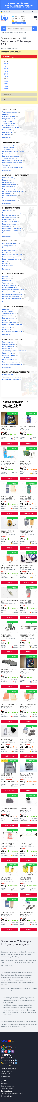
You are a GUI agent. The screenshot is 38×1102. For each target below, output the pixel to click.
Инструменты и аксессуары (11, 379)
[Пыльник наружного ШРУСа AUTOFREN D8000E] (9, 731)
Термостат (6, 283)
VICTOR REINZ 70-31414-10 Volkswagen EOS (9, 462)
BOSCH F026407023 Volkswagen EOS (26, 531)
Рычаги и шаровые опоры (11, 222)
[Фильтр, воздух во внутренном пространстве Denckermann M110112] (28, 766)
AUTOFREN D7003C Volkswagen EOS (26, 566)
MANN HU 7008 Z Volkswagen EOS (25, 878)
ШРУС (4, 261)
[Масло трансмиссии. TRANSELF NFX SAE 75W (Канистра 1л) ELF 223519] (28, 418)
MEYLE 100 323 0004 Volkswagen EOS (7, 913)
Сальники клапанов (9, 187)
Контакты (26, 12)
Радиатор (5, 276)
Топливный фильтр (9, 123)
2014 (6, 74)
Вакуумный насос (8, 154)
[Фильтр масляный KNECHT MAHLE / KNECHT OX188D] (9, 557)
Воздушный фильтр (9, 119)
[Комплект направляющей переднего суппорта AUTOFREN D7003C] (28, 557)
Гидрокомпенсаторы (9, 189)
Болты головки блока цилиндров (13, 191)
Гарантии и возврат (7, 1088)
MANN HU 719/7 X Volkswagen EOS (6, 878)
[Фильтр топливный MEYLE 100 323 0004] (9, 904)
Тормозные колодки (9, 145)
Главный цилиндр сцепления (12, 254)
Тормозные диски (8, 147)
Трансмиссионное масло (10, 128)
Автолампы (6, 309)
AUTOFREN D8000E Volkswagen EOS (7, 740)
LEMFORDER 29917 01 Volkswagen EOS (27, 809)
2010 (6, 64)
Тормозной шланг (8, 158)
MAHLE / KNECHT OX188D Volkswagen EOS (9, 566)
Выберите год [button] (8, 57)
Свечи (4, 320)
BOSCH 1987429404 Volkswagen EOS (7, 497)
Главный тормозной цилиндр (12, 160)
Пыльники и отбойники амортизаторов (15, 213)
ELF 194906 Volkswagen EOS (27, 670)
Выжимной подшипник (10, 250)
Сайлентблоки (7, 219)
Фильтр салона (7, 121)
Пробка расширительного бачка (13, 290)
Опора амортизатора (9, 217)
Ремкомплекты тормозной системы (14, 151)
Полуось (5, 263)
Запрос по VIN (19, 23)
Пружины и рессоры (9, 215)
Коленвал (5, 198)
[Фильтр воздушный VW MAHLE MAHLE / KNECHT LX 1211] (9, 696)
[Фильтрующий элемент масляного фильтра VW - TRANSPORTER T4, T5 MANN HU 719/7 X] (9, 870)
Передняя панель (8, 346)
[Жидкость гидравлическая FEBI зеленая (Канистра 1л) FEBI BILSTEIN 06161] (28, 488)
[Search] (34, 28)
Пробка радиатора (8, 287)
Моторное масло (8, 125)
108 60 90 (20, 16)
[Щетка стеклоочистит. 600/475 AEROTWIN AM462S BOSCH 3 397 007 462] (28, 627)
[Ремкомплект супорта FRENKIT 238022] (9, 627)
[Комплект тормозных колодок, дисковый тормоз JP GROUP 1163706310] (9, 661)
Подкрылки (6, 348)
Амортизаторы (7, 210)
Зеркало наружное (8, 344)
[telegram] (9, 1051)
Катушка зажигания (9, 322)
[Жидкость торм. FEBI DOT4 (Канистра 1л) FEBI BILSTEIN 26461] (28, 592)
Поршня (5, 180)
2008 (6, 86)
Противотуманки (8, 318)
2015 (6, 76)
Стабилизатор (7, 226)
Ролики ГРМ (6, 134)
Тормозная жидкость (9, 112)
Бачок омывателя (8, 360)
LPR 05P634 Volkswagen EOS (9, 809)
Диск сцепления (8, 246)
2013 (6, 71)
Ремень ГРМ (6, 130)
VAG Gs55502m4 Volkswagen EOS (6, 774)
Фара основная (7, 311)
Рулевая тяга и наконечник (11, 231)
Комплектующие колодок (11, 156)
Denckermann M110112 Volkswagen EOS (27, 774)
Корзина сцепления (9, 248)
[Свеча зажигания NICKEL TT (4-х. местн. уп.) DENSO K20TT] (9, 592)
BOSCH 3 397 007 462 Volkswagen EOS (27, 635)
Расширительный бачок (10, 292)
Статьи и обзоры (6, 1096)
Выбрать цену (28, 513)
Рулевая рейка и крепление (11, 228)
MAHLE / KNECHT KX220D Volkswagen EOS (28, 705)
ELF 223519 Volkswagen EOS (27, 427)
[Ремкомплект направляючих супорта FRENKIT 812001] (28, 453)
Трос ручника (7, 149)
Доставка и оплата (15, 12)
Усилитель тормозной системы (12, 167)
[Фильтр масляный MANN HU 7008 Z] (28, 870)
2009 (6, 89)
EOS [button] (4, 99)
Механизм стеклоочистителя (12, 364)
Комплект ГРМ (7, 132)
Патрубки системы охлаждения (13, 294)
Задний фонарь (7, 316)
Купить (9, 444)
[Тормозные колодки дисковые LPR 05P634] (9, 800)
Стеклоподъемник (8, 355)
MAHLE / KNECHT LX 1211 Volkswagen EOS (9, 705)
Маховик (5, 252)
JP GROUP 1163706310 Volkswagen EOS (8, 670)
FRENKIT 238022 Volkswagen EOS (6, 635)
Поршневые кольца (9, 178)
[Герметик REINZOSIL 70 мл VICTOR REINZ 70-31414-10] (10, 453)
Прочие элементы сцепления (12, 259)
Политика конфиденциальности (11, 1093)
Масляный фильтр (8, 116)
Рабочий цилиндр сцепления (12, 257)
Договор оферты (6, 1091)
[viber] (12, 1051)
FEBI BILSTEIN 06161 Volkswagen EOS (26, 497)
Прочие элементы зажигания (12, 325)
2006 (6, 81)
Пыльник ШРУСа (8, 266)
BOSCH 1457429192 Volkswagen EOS (7, 531)
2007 (6, 84)
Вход (34, 12)
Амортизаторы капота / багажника (14, 351)
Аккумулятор (6, 327)
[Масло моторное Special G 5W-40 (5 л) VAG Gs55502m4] (9, 766)
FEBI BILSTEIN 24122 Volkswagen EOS (7, 844)
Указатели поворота (9, 313)
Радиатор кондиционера (10, 296)
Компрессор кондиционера (11, 298)
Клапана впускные (8, 182)
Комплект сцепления (9, 243)
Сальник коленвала (9, 200)
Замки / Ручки (7, 353)
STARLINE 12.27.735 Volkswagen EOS (26, 844)
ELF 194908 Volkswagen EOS (8, 427)
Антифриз (5, 114)
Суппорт (5, 165)
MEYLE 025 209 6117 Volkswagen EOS (26, 740)
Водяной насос (7, 281)
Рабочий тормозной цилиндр (12, 163)
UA (4, 12)
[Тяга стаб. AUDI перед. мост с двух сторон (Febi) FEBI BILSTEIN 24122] (9, 835)
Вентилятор (6, 278)
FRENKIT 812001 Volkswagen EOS (25, 462)
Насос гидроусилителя (10, 233)
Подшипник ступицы (9, 224)
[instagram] (5, 1051)
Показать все (6, 137)
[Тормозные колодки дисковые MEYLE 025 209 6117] (28, 731)
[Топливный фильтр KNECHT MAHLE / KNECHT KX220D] (28, 696)
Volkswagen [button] (7, 94)
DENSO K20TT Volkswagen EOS (9, 601)
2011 (6, 66)
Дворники (5, 357)
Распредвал (6, 193)
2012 (6, 69)
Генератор (6, 329)
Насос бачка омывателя (10, 362)
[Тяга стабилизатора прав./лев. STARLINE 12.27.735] (28, 835)
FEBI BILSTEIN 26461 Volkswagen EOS (26, 601)
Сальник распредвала (10, 195)
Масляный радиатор (9, 285)
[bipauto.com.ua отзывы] (9, 1047)
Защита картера (7, 342)
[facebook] (2, 1051)
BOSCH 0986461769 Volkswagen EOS (26, 913)
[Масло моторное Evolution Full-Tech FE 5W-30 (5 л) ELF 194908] (9, 418)
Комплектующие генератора (12, 331)
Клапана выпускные (9, 184)
